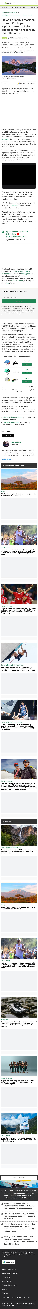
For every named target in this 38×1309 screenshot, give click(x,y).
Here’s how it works (18, 52)
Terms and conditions (9, 1269)
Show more (30, 386)
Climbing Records (27, 15)
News (4, 38)
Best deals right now (18, 7)
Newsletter (32, 83)
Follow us (22, 83)
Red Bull (15, 205)
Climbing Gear (8, 436)
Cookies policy (6, 1281)
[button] (2, 2)
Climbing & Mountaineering (9, 12)
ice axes (27, 271)
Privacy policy (6, 1277)
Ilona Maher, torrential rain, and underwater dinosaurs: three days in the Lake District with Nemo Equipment (19, 1205)
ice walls (5, 139)
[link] (7, 363)
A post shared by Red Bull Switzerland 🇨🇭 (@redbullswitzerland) (17, 234)
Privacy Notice (26, 308)
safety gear (25, 274)
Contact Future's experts (9, 1273)
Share (6, 83)
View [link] (26, 364)
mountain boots (17, 281)
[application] (19, 174)
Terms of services (24, 306)
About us (5, 1293)
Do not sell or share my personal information (16, 1297)
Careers (4, 1289)
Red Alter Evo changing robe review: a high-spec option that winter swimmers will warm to (19, 1216)
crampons (6, 274)
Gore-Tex (5, 283)
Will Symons (13, 38)
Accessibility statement (9, 1285)
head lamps (18, 271)
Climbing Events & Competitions (11, 15)
